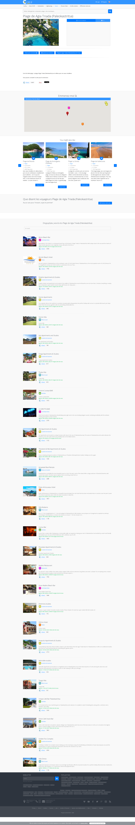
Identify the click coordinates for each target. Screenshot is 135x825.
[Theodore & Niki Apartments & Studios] (29, 453)
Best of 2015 (32, 6)
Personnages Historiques (88, 792)
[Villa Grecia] (29, 762)
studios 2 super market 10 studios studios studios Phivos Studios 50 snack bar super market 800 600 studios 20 (67, 610)
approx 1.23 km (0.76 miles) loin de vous (49, 708)
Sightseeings (50, 6)
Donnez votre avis (85, 6)
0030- (40, 800)
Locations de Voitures (88, 793)
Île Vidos (62, 790)
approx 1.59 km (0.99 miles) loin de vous (49, 748)
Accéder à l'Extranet (64, 808)
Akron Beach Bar (44, 237)
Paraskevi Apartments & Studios (50, 547)
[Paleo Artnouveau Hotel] (29, 491)
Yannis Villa (43, 317)
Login (98, 2)
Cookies (45, 808)
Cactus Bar (42, 527)
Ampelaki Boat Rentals (46, 467)
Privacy (34, 808)
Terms (39, 808)
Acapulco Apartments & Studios (50, 641)
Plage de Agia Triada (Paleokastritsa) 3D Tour (68, 53)
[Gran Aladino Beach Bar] (29, 589)
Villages (70, 792)
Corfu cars (105, 778)
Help (88, 808)
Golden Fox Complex (46, 739)
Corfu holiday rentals (66, 780)
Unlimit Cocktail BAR (46, 391)
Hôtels (42, 260)
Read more (39, 185)
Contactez (94, 808)
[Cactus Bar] (29, 531)
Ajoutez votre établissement (78, 808)
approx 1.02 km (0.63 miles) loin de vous (49, 630)
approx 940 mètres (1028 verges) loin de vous (50, 555)
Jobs (57, 808)
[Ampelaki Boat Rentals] (29, 471)
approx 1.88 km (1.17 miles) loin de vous (49, 768)
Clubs (66, 793)
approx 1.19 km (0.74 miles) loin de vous (49, 670)
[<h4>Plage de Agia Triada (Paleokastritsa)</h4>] (41, 32)
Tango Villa (42, 680)
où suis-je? (64, 778)
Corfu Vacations (72, 777)
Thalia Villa (42, 372)
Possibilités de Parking (28, 795)
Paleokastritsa (76, 782)
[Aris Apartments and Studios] (29, 339)
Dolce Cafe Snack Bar (46, 719)
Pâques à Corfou (77, 792)
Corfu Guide (96, 777)
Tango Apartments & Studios (49, 354)
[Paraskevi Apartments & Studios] (29, 551)
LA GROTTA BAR (44, 409)
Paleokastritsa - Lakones (67, 782)
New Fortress (75, 784)
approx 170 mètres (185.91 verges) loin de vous (51, 286)
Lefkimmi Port (97, 780)
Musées (52, 785)
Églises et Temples (92, 790)
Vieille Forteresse (83, 784)
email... (25, 778)
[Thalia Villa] (29, 376)
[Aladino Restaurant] (29, 570)
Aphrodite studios (45, 661)
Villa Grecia (42, 759)
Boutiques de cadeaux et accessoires (42, 795)
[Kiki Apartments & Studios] (29, 432)
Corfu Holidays (65, 777)
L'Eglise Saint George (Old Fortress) (95, 784)
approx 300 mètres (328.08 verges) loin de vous (51, 398)
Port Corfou (89, 780)
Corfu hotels (98, 778)
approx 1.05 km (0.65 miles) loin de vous (49, 650)
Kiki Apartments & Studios (48, 429)
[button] (69, 107)
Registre (104, 2)
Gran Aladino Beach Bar (47, 585)
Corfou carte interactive (78, 778)
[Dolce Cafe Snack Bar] (29, 723)
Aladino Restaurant (45, 565)
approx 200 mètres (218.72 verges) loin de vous (51, 306)
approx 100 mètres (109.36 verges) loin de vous (51, 266)
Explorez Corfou (104, 777)
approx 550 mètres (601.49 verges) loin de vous (51, 456)
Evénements (42, 6)
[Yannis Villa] (29, 320)
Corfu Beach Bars (45, 240)
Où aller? (69, 778)
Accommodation (81, 20)
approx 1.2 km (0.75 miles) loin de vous (48, 688)
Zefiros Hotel (43, 622)
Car (103, 20)
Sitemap (101, 808)
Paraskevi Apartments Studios (46, 553)
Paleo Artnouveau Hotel (47, 487)
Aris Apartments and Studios (49, 335)
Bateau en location (45, 470)
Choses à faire (65, 6)
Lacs (36, 792)
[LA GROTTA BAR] (29, 412)
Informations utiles (27, 785)
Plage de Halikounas (98, 161)
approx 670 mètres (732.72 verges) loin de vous (51, 496)
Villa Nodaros (43, 507)
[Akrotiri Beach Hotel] (29, 260)
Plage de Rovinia (28, 161)
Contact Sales (48, 802)
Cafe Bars (43, 393)
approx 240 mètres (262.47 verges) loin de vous (51, 343)
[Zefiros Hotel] (29, 628)
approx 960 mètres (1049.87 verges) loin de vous (51, 574)
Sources (51, 808)
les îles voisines (74, 6)
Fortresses (68, 790)
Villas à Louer (44, 319)
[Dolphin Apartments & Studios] (29, 281)
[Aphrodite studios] (29, 665)
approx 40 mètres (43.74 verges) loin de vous (50, 246)
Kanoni (86, 782)
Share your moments (30, 53)
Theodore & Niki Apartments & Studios (52, 449)
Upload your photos (47, 53)
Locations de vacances (46, 280)
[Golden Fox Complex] (29, 743)
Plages (25, 163)
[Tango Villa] (29, 684)
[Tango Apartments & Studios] (29, 358)
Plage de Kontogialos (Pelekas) (53, 162)
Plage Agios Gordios (66, 785)
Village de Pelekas (93, 782)
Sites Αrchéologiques (63, 792)
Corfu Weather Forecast (90, 778)
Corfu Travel (80, 777)
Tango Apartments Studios (45, 360)
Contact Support (49, 801)
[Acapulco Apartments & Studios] (29, 644)
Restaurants (44, 568)
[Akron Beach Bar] (29, 241)
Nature (57, 6)
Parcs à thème (107, 792)
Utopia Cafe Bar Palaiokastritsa (49, 699)
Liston (82, 782)
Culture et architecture (28, 792)
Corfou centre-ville (76, 780)
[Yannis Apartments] (29, 300)
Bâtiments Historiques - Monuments (79, 790)
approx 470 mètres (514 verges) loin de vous (50, 438)
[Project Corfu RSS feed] (110, 802)
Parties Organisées (98, 792)
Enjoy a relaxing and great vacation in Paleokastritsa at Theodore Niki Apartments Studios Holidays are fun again (67, 455)
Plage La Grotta (73, 161)
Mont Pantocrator (102, 782)
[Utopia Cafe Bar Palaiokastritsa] (29, 703)
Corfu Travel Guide (89, 777)
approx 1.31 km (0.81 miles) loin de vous (49, 728)
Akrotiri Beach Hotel (45, 257)
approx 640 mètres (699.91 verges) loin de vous (51, 476)
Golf (31, 793)
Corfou (26, 6)
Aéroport (84, 780)
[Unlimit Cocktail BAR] (29, 395)
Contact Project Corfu (50, 800)
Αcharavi (63, 784)
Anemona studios (45, 604)
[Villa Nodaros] (29, 510)
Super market (104, 793)
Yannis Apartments (45, 297)
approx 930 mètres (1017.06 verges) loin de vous (51, 536)
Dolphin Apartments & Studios (49, 277)
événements (26, 793)
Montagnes (40, 792)
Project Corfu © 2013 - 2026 (67, 812)
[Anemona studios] (29, 608)
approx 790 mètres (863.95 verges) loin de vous (51, 516)
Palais (99, 790)
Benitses (68, 784)
